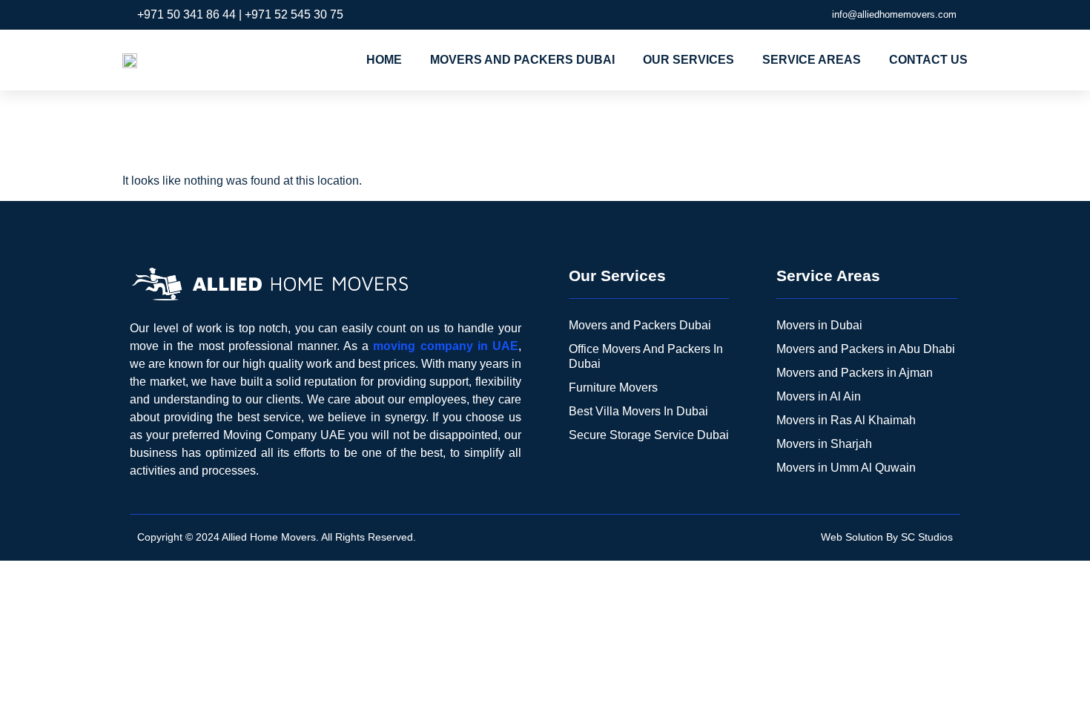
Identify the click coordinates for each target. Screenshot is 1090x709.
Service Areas (811, 59)
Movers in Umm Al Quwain (846, 467)
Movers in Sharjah (824, 444)
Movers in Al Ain (818, 396)
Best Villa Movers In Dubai (638, 411)
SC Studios (927, 537)
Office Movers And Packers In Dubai (646, 356)
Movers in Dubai (819, 325)
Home (384, 59)
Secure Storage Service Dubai (649, 435)
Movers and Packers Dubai (522, 59)
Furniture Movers (613, 387)
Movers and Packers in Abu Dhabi (865, 349)
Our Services (688, 59)
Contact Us (928, 59)
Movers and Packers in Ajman (854, 372)
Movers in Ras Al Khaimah (846, 420)
